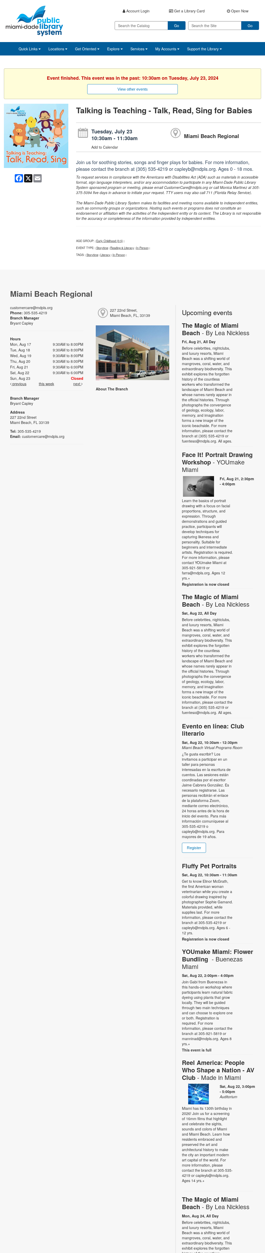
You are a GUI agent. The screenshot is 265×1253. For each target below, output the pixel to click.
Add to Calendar (104, 147)
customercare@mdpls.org (31, 307)
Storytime (102, 248)
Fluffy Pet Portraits (209, 866)
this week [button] (46, 383)
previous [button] (18, 383)
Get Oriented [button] (86, 48)
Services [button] (137, 48)
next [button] (77, 383)
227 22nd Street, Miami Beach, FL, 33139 (130, 313)
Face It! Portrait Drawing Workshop (217, 462)
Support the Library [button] (203, 48)
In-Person (142, 248)
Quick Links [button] (29, 48)
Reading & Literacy (122, 248)
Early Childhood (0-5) (109, 241)
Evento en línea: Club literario (213, 729)
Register (194, 848)
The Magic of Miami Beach (215, 329)
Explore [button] (114, 48)
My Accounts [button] (166, 48)
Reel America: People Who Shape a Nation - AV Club (218, 1069)
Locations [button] (56, 48)
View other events (132, 89)
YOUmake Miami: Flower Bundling (217, 959)
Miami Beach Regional (211, 136)
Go (176, 25)
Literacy (105, 255)
